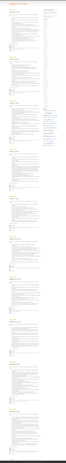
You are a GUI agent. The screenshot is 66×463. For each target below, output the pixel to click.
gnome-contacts (20, 400)
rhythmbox (19, 48)
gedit (44, 119)
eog (12, 227)
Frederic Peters (53, 15)
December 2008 (46, 103)
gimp (18, 310)
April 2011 (45, 54)
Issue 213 (12, 10)
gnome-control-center (31, 310)
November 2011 (46, 41)
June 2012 (45, 29)
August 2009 (45, 89)
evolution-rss (25, 450)
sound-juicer (24, 401)
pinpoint (16, 48)
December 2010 (46, 61)
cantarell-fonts (14, 47)
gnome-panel (22, 352)
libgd (10, 228)
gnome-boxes (25, 47)
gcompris (13, 267)
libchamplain (54, 139)
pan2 (29, 267)
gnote (16, 188)
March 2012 (45, 34)
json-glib (10, 92)
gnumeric (18, 188)
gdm (12, 352)
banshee (48, 110)
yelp (51, 145)
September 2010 (46, 66)
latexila (35, 352)
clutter (13, 187)
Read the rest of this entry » (13, 43)
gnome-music (29, 47)
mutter (14, 311)
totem (20, 92)
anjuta (44, 110)
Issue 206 (12, 319)
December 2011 (46, 39)
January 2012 (46, 38)
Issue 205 (12, 362)
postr (11, 228)
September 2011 (46, 45)
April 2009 (45, 96)
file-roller (18, 187)
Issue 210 (12, 149)
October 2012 (46, 22)
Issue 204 (12, 409)
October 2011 (46, 43)
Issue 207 (12, 277)
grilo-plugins (11, 48)
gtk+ (39, 91)
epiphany (15, 187)
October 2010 (46, 64)
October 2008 (46, 106)
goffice (39, 47)
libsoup (15, 92)
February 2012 (46, 36)
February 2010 (46, 78)
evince (17, 227)
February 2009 (46, 99)
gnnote (22, 47)
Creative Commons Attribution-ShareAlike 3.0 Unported (37, 462)
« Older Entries (11, 459)
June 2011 (45, 50)
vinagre (48, 145)
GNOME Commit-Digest (18, 3)
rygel (21, 48)
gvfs (21, 188)
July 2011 (45, 48)
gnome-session (55, 128)
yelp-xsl (22, 92)
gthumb (10, 311)
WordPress (37, 461)
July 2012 (45, 27)
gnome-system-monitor (32, 227)
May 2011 (45, 52)
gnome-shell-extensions (35, 91)
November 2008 (46, 105)
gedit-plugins (14, 310)
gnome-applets (21, 310)
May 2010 (45, 73)
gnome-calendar (25, 187)
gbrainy (15, 91)
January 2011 (46, 59)
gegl (16, 310)
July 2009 (45, 91)
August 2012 (45, 25)
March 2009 (45, 98)
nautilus (10, 353)
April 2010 (45, 75)
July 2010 (45, 69)
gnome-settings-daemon (34, 47)
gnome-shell (13, 188)
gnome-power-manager (48, 128)
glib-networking (20, 91)
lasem (14, 48)
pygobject (17, 92)
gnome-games (50, 127)
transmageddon (37, 267)
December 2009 (46, 82)
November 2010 (46, 62)
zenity (10, 268)
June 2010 (45, 71)
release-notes (13, 353)
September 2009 (46, 87)
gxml (22, 188)
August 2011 (45, 46)
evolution (54, 116)
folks (13, 91)
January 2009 (46, 101)
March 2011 (45, 55)
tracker (24, 48)
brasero (52, 110)
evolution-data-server (20, 450)
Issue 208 (12, 237)
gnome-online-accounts (21, 267)
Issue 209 (12, 196)
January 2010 (46, 80)
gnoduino (32, 450)
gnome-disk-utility (47, 125)
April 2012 (45, 32)
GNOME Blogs (32, 461)
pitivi (19, 401)
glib (16, 91)
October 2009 (46, 85)
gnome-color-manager (31, 187)
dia (17, 400)
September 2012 (46, 24)
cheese (13, 400)
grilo (38, 310)
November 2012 (46, 20)
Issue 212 (12, 57)
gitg (19, 47)
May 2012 (45, 31)
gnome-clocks (26, 310)
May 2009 (45, 94)
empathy (18, 47)
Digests (14, 46)
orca (54, 141)
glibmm (16, 267)
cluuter (13, 450)
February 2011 (46, 57)
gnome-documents (29, 91)
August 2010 (45, 68)
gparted (30, 451)
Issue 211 (12, 101)
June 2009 (45, 92)
